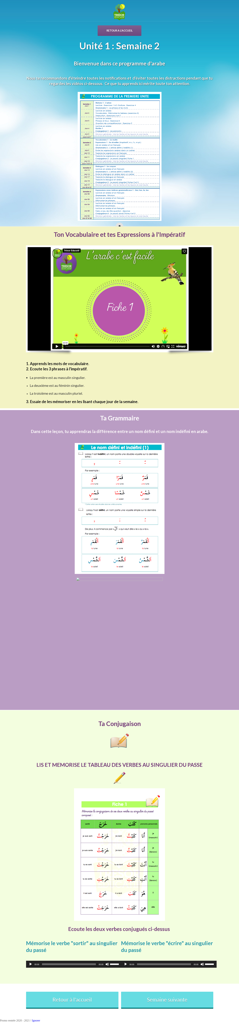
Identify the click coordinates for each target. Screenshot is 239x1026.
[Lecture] (30, 964)
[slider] (115, 964)
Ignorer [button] (36, 1020)
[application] (72, 964)
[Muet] (107, 964)
